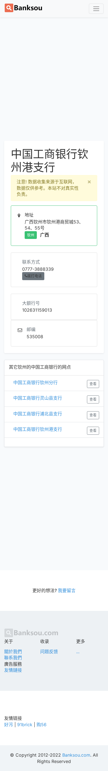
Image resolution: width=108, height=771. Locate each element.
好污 (8, 724)
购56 (42, 724)
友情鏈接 (13, 670)
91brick (24, 724)
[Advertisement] (54, 78)
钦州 (30, 235)
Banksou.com (76, 755)
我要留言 (67, 590)
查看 (93, 384)
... (77, 651)
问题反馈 (49, 651)
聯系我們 (13, 657)
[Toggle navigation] (96, 9)
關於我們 (13, 651)
